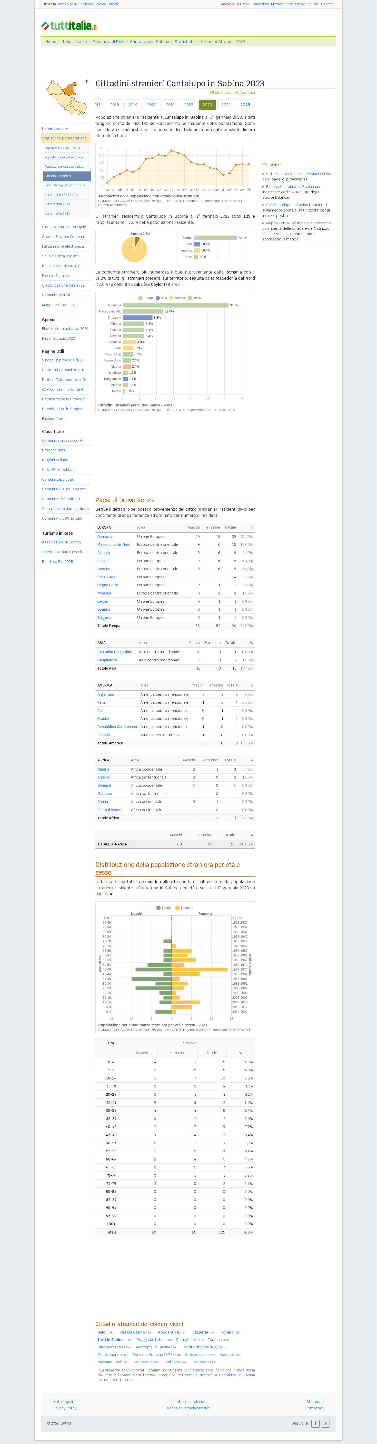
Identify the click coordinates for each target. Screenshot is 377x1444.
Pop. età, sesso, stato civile (63, 157)
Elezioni (277, 4)
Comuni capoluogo (58, 479)
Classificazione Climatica (63, 285)
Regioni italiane (55, 460)
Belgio (102, 601)
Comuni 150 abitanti (61, 499)
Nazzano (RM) (113, 1362)
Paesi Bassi (106, 577)
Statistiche (295, 4)
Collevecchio (200, 1354)
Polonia (103, 561)
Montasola (148, 1362)
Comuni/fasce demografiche (65, 508)
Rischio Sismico (55, 275)
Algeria (103, 777)
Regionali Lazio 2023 (58, 338)
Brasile (103, 718)
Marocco (104, 793)
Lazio (82, 41)
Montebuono (112, 1354)
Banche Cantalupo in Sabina (290, 186)
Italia (66, 41)
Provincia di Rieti (108, 41)
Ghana (102, 801)
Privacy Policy (64, 1408)
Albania (103, 552)
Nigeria (103, 769)
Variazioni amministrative (188, 1408)
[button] (315, 1424)
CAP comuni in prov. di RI (63, 389)
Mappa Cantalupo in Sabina (289, 223)
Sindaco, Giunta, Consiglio (64, 227)
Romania (104, 536)
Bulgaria (104, 617)
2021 (170, 104)
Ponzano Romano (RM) (157, 1354)
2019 (133, 104)
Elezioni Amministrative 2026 (65, 328)
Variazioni (261, 4)
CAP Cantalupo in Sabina (287, 205)
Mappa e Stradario (58, 304)
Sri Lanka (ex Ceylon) (114, 652)
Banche (327, 4)
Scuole (313, 4)
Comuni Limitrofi (56, 295)
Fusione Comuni (55, 418)
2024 (226, 104)
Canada (103, 735)
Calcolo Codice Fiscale (100, 4)
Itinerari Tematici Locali (62, 552)
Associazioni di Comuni (62, 542)
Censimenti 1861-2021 (61, 195)
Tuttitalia (48, 4)
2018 (114, 104)
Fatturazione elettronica (63, 246)
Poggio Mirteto (154, 1339)
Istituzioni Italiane (188, 1401)
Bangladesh (107, 660)
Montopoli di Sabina (157, 1347)
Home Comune (55, 128)
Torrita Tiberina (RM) (205, 1347)
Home (50, 41)
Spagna (103, 609)
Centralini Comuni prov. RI (64, 370)
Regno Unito (107, 585)
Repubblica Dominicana (117, 726)
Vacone (231, 1354)
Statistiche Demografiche (64, 138)
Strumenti (315, 1401)
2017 (96, 104)
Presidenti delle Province (63, 399)
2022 (188, 104)
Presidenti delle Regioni (62, 409)
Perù (101, 702)
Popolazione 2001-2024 (62, 148)
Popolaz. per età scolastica (64, 166)
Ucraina (103, 569)
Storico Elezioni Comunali (63, 236)
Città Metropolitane (59, 469)
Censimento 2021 (57, 204)
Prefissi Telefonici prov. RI (64, 379)
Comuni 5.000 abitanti (62, 518)
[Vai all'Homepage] (71, 24)
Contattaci (314, 1408)
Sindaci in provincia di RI (62, 360)
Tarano (218, 1339)
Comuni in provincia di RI (63, 440)
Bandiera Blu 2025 (57, 561)
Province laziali (54, 450)
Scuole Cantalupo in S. (61, 256)
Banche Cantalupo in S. (61, 266)
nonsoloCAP (68, 4)
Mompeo (206, 1362)
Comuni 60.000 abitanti (64, 489)
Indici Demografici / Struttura (64, 185)
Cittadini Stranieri (57, 176)
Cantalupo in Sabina (149, 41)
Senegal (104, 785)
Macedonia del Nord (113, 544)
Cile (100, 710)
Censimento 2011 (57, 213)
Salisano (177, 1362)
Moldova (104, 593)
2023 (207, 104)
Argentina (105, 694)
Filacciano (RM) (114, 1347)
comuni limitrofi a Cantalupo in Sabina (220, 1375)
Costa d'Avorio (109, 809)
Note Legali (63, 1401)
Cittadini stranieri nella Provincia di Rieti (300, 173)
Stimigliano (190, 1339)
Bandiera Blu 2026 (235, 4)
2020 (151, 104)
